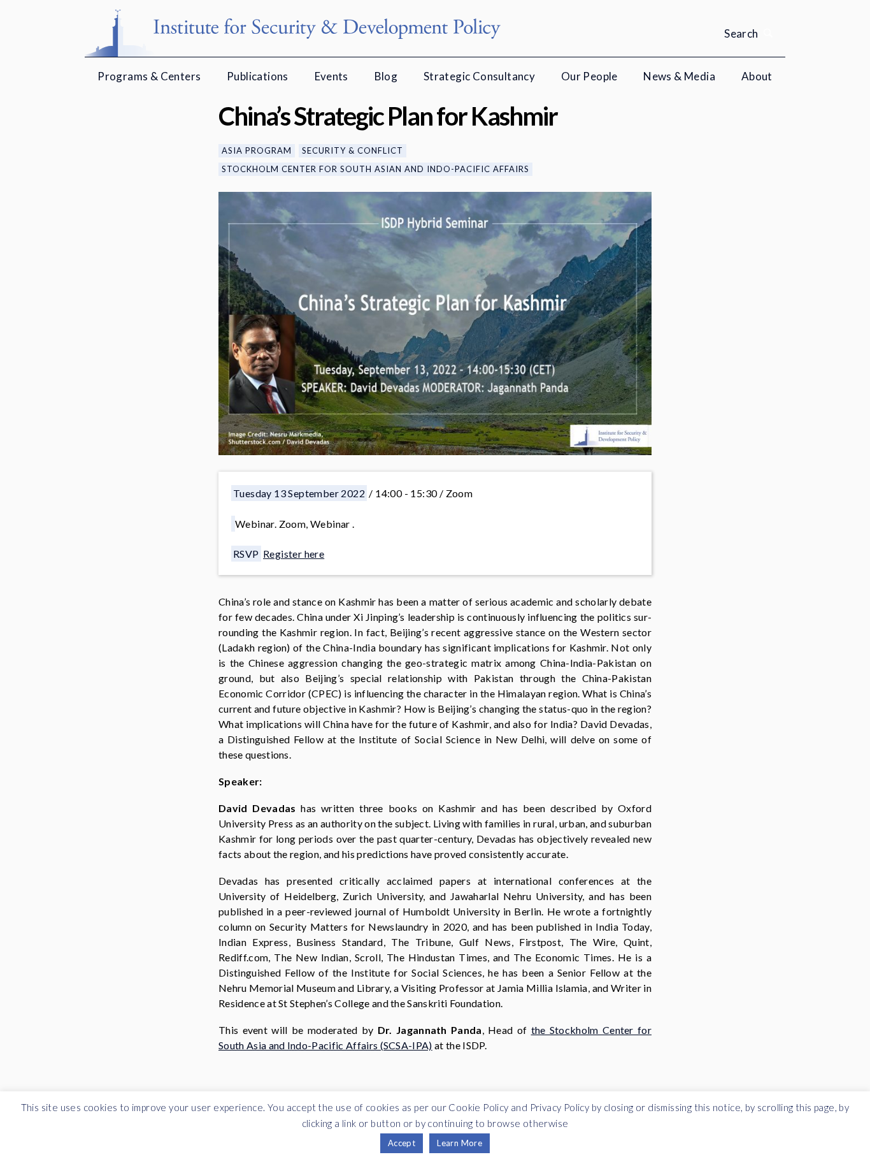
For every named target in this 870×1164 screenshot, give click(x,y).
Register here (293, 554)
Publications (258, 76)
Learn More (459, 1143)
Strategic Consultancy (479, 76)
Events (331, 76)
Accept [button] (401, 1143)
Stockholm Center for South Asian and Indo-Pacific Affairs (375, 169)
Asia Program (257, 150)
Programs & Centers (149, 76)
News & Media (679, 76)
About (757, 76)
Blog (386, 76)
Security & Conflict (352, 150)
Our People (589, 76)
